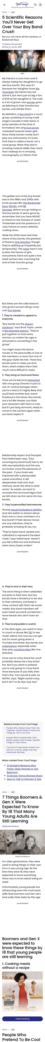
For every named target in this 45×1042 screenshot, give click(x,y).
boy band (25, 114)
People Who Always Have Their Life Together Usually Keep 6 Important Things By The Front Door (23, 730)
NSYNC (13, 206)
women (31, 102)
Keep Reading (22, 1018)
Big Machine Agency (17, 330)
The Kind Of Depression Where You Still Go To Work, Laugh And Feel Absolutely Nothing (22, 750)
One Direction (22, 242)
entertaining (9, 646)
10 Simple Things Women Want (24, 775)
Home (4, 12)
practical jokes (22, 649)
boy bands (14, 310)
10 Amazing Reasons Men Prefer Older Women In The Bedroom (22, 769)
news (26, 248)
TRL (30, 632)
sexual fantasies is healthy (26, 509)
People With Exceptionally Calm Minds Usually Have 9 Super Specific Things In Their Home (23, 740)
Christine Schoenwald (12, 44)
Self (12, 12)
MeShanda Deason (10, 826)
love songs (32, 127)
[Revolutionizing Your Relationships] (22, 4)
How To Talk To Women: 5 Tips (24, 779)
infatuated (33, 380)
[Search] (35, 4)
